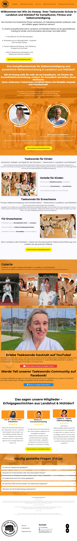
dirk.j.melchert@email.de (46, 529)
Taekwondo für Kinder (49, 4)
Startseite (15, 4)
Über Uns (38, 4)
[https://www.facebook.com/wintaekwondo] (67, 526)
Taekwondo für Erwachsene (66, 4)
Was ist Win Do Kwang (26, 4)
